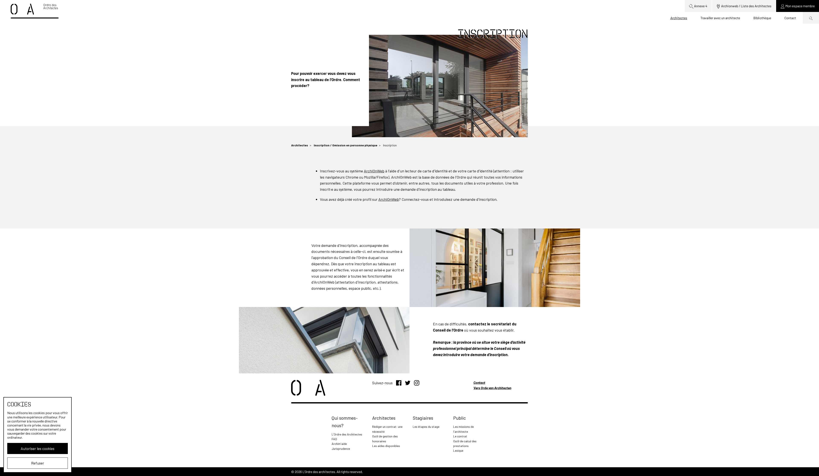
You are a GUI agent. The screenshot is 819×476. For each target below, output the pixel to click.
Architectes (678, 18)
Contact (790, 18)
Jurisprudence (341, 448)
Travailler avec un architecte (720, 18)
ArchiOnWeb (374, 171)
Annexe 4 (700, 6)
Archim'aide (339, 443)
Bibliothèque (762, 18)
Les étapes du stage (426, 426)
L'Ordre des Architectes (347, 434)
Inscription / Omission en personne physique (345, 145)
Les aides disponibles (386, 446)
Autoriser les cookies (37, 448)
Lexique (458, 450)
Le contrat (460, 436)
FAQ (334, 439)
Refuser (37, 463)
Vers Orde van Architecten (492, 388)
